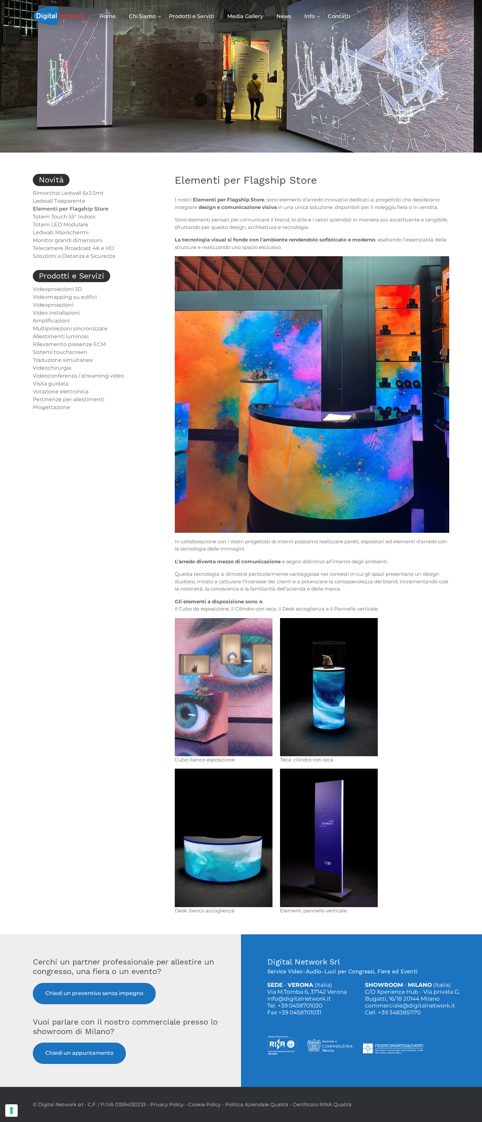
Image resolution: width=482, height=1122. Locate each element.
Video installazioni (56, 313)
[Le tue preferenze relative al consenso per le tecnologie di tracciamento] (11, 1110)
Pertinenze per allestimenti (68, 399)
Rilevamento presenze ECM (69, 344)
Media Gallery (245, 16)
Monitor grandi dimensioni (67, 240)
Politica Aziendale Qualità (256, 1104)
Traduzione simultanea (62, 360)
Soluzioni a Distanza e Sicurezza (74, 256)
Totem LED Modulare (60, 224)
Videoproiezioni (53, 305)
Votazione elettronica (61, 391)
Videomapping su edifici (65, 297)
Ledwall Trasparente (59, 201)
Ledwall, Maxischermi (61, 232)
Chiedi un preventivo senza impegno (94, 993)
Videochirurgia (52, 368)
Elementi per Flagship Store (71, 209)
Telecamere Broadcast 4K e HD (73, 248)
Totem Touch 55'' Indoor (64, 217)
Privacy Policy (167, 1104)
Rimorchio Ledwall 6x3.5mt (68, 193)
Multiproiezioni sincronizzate (70, 328)
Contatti (339, 16)
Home (107, 16)
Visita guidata (51, 384)
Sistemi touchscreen (60, 352)
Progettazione (51, 407)
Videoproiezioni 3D (57, 289)
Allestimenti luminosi (61, 336)
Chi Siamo (142, 16)
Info (309, 16)
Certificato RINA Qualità (322, 1104)
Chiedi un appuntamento (79, 1053)
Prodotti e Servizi (191, 16)
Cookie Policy (204, 1104)
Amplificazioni (51, 321)
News (283, 16)
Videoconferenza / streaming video (78, 376)
